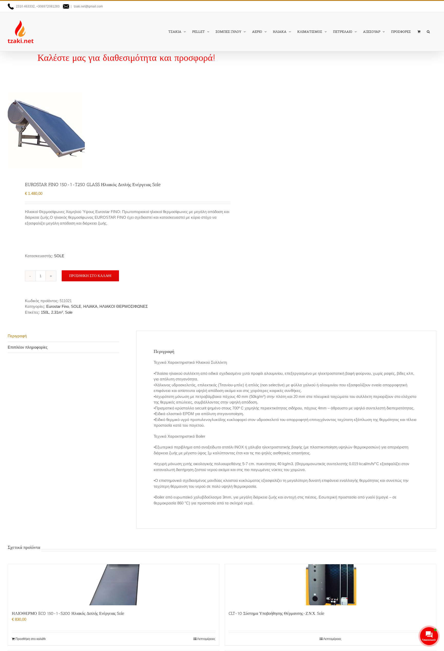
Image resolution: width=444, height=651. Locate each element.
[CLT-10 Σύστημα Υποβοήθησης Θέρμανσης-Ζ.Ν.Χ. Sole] (330, 584)
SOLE (59, 256)
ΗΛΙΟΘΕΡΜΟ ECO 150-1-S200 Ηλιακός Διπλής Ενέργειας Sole (68, 613)
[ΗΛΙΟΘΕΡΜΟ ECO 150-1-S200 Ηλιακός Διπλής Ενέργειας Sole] (113, 584)
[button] (428, 31)
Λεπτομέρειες (206, 639)
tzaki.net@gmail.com (88, 6)
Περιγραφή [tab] (17, 336)
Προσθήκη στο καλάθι (90, 275)
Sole (68, 312)
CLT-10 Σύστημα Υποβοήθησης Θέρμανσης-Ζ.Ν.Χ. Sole (276, 613)
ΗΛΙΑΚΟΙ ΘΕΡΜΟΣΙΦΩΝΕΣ (123, 306)
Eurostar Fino (57, 306)
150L (45, 312)
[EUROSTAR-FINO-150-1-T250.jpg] (111, 129)
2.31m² (57, 312)
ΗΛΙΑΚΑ (90, 306)
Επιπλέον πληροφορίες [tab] (28, 347)
